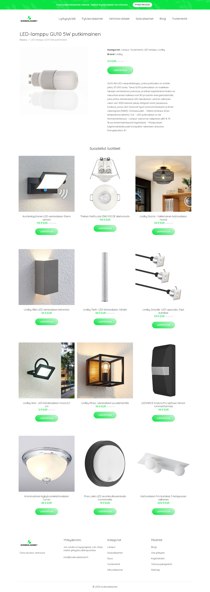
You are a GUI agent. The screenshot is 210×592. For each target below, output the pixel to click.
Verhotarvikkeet (119, 18)
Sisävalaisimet (144, 18)
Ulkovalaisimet (115, 569)
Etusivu (23, 39)
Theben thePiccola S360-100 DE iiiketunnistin (105, 216)
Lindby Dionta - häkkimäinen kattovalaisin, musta (163, 218)
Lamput (125, 49)
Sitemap (155, 569)
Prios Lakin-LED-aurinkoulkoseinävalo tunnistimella (105, 498)
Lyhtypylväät (67, 18)
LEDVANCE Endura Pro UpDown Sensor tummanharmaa (163, 404)
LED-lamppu (150, 49)
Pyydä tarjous (142, 5)
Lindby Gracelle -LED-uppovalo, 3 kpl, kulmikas (163, 311)
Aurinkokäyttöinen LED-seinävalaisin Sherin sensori (46, 218)
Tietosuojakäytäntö (161, 564)
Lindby (161, 49)
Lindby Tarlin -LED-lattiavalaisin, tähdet (105, 309)
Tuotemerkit (179, 18)
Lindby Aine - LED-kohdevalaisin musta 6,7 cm (46, 404)
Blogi (163, 18)
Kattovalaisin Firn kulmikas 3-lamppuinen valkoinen (163, 498)
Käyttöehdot (158, 558)
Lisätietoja (120, 70)
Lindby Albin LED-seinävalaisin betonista (46, 309)
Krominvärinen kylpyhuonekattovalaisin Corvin (46, 498)
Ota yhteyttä (157, 552)
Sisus (110, 558)
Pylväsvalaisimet (92, 18)
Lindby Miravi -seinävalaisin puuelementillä (105, 403)
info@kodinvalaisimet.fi (75, 557)
